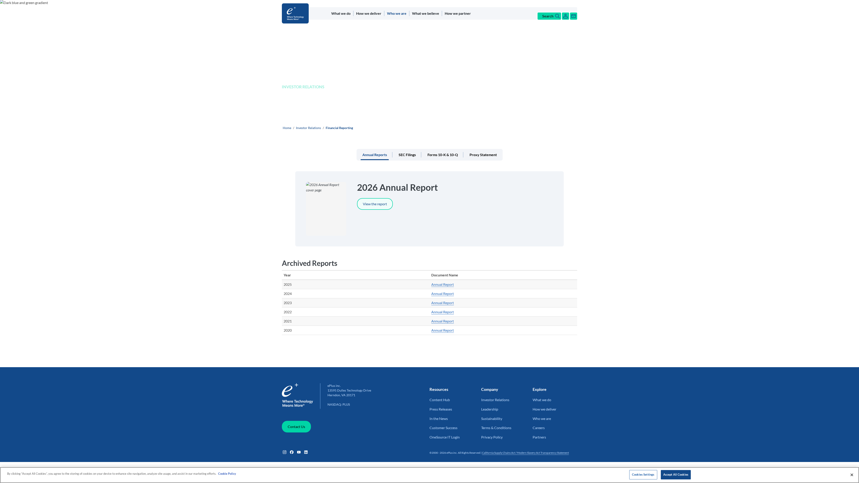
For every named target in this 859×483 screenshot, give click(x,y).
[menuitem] (341, 13)
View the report (375, 204)
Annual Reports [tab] (374, 155)
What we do (341, 13)
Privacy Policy (492, 437)
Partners (539, 437)
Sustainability (491, 418)
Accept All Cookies (675, 474)
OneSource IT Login (445, 437)
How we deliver (368, 13)
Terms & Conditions (496, 428)
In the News (439, 418)
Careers (539, 428)
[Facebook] (291, 452)
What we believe (425, 13)
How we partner (458, 13)
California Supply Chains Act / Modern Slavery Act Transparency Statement (525, 452)
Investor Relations (308, 128)
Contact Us (296, 426)
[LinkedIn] (306, 452)
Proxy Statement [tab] (483, 155)
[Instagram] (284, 452)
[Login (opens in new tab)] (565, 16)
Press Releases (441, 409)
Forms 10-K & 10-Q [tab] (442, 155)
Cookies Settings (643, 474)
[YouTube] (299, 452)
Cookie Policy (227, 473)
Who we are (396, 13)
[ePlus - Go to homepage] (296, 13)
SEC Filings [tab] (407, 155)
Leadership (489, 409)
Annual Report (442, 284)
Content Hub (440, 400)
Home (287, 128)
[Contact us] (573, 16)
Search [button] (547, 16)
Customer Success (443, 428)
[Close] (852, 475)
